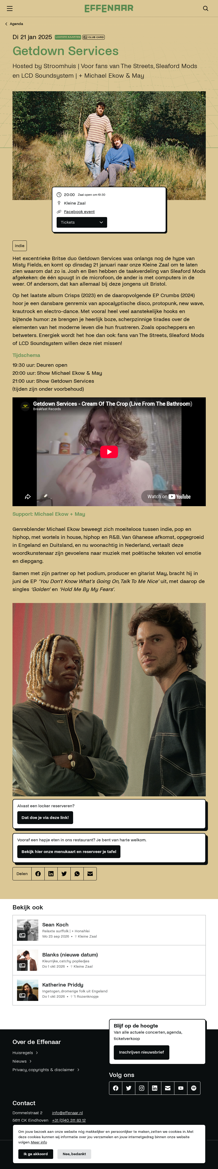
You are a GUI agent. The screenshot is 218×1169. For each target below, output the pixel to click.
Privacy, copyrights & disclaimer (43, 1069)
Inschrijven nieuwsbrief (141, 1052)
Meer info (39, 1142)
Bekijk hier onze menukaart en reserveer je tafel (69, 851)
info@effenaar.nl (67, 1112)
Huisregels (22, 1052)
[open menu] (9, 8)
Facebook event (79, 211)
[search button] (206, 8)
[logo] (109, 9)
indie (19, 245)
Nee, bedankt (74, 1154)
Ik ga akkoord (36, 1154)
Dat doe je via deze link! (45, 817)
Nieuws (19, 1061)
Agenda (16, 24)
